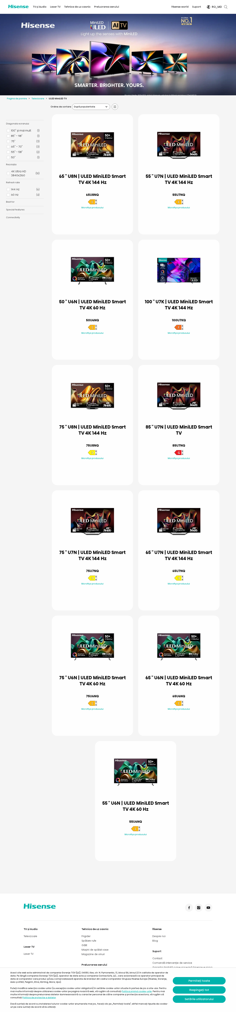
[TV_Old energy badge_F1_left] (179, 329)
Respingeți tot (199, 990)
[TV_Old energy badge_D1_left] (92, 455)
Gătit (84, 945)
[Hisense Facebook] (189, 908)
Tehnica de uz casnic (77, 6)
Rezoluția (11, 164)
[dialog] (118, 990)
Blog (155, 940)
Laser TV (55, 6)
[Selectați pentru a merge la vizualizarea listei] (115, 107)
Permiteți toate (199, 981)
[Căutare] (226, 7)
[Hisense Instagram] (199, 908)
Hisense (157, 929)
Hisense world (179, 6)
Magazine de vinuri (93, 954)
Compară (95, 215)
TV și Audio (39, 6)
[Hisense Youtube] (208, 908)
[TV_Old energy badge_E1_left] (92, 204)
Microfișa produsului (92, 207)
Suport (196, 6)
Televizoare (37, 98)
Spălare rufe (89, 940)
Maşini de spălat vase (95, 949)
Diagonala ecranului (17, 123)
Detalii (92, 223)
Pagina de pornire (17, 98)
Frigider (86, 936)
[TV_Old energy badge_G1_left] (179, 455)
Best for (10, 201)
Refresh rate (13, 182)
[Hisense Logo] (18, 6)
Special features (15, 209)
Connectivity (13, 217)
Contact (157, 958)
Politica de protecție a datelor (39, 997)
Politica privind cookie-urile (137, 991)
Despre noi (159, 936)
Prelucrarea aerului (106, 6)
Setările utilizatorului (199, 999)
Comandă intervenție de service (172, 963)
